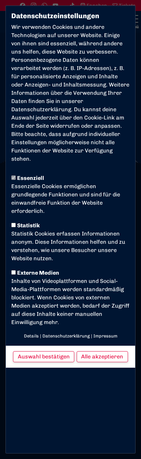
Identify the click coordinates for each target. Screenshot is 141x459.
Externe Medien (38, 272)
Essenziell (30, 178)
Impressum (105, 335)
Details (31, 335)
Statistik (28, 225)
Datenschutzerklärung (41, 109)
